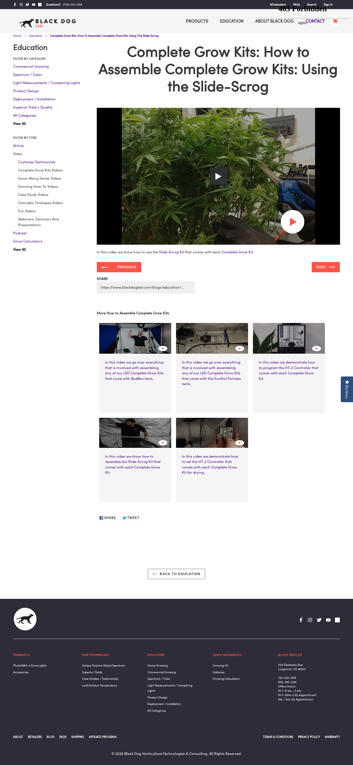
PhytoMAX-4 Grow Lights (29, 665)
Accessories (21, 672)
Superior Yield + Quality (33, 107)
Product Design (26, 91)
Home (17, 35)
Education (35, 35)
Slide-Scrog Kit (171, 252)
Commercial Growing (31, 66)
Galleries (219, 672)
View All (19, 123)
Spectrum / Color (27, 74)
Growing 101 (220, 665)
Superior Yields (92, 672)
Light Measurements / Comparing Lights (46, 82)
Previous (127, 267)
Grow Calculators (28, 241)
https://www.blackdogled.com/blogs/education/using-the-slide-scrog (148, 287)
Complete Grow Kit (237, 252)
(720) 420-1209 (72, 4)
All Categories (24, 115)
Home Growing (157, 665)
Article (18, 145)
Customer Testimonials (36, 162)
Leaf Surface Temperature (99, 685)
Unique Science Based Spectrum (103, 665)
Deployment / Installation (34, 99)
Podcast (20, 233)
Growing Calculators (226, 678)
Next (321, 267)
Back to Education (180, 574)
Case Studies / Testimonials (100, 678)
